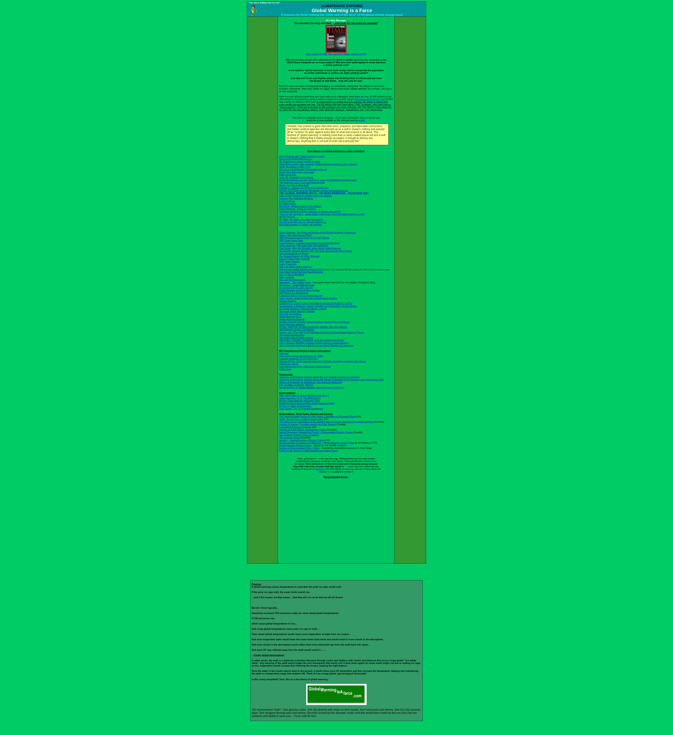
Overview (283, 353)
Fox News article (287, 203)
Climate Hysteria (287, 301)
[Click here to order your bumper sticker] (336, 704)
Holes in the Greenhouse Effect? (295, 235)
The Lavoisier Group (289, 437)
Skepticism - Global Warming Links (297, 285)
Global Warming (291, 319)
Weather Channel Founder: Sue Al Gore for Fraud (311, 340)
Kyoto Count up (287, 201)
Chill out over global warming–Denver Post (300, 269)
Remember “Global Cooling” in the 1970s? (300, 206)
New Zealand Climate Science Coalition (299, 435)
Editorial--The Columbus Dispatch (296, 198)
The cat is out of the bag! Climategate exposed (303, 169)
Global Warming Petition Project (295, 445)
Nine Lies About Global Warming (295, 266)
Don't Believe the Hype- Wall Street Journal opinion (305, 366)
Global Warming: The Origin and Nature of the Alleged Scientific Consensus (317, 232)
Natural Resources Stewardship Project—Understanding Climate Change (315, 432)
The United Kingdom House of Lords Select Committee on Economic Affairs (317, 416)
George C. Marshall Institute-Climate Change (301, 440)
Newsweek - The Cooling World (295, 282)
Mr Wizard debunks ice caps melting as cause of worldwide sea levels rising (317, 180)
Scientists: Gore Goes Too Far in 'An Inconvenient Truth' (315, 303)
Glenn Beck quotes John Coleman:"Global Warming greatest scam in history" (318, 164)
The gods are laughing (290, 314)
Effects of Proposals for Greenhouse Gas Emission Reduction (310, 382)
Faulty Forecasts (287, 264)
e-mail (362, 120)
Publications (285, 369)
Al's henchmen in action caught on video (299, 161)
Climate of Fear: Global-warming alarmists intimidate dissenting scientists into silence (322, 361)
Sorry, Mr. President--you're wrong (296, 177)
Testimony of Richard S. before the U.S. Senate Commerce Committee (319, 377)
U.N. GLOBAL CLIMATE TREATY (296, 385)
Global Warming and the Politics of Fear (299, 290)
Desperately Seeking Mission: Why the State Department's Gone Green (315, 251)
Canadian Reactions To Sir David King (298, 358)
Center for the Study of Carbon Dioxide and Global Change (308, 450)
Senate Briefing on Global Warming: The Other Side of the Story (311, 387)
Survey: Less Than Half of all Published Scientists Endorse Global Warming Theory (321, 332)
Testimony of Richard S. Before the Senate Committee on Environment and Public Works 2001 (331, 379)
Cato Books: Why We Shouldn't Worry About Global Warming (310, 248)
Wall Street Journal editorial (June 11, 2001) (301, 356)
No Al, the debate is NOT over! (294, 167)
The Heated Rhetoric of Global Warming (299, 256)
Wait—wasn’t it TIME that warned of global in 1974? (336, 54)
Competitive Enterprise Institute (295, 427)
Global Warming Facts (290, 316)
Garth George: (308, 298)
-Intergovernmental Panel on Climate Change (304, 238)
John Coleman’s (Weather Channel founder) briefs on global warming (313, 343)
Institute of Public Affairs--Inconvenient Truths (302, 429)
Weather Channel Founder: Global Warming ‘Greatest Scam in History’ (314, 322)
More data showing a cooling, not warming (300, 224)
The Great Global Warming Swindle (297, 311)
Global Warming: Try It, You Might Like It (300, 398)
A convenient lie (296, 287)
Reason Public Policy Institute (294, 259)
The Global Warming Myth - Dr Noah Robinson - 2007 (324, 193)
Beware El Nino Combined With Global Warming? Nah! (306, 403)
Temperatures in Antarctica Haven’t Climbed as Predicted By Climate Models (318, 306)
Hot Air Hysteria (287, 217)
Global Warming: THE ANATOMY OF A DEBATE (303, 245)
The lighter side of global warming (296, 337)
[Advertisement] (262, 69)
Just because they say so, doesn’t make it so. (302, 222)
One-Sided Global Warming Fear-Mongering (301, 272)
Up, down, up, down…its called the (301, 219)
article (288, 364)
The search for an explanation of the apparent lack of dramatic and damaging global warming (326, 422)
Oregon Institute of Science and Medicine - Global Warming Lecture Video (316, 443)
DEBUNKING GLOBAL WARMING (296, 330)
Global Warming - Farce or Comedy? (297, 209)
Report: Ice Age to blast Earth (294, 185)
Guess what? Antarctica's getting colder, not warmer (305, 195)
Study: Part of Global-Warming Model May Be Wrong (313, 327)
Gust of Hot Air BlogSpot (291, 274)
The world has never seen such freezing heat (302, 182)
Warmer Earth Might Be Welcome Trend (299, 400)
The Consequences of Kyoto (293, 253)
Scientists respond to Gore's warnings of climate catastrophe (310, 211)
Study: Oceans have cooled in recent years (301, 419)
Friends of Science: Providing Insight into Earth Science (307, 424)
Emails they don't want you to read (296, 172)
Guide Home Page (291, 240)
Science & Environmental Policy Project (299, 448)
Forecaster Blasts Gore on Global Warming (301, 295)
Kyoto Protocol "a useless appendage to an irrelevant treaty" (309, 243)
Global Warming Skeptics (292, 324)
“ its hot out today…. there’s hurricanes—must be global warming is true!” (322, 214)
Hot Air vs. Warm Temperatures (295, 406)
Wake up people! (287, 174)
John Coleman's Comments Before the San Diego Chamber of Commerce (316, 345)
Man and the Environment (292, 280)
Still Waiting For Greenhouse (293, 293)
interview (319, 469)
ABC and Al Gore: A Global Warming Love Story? (304, 395)
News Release (289, 261)
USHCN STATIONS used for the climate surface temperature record (313, 190)
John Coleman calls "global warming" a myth (301, 156)
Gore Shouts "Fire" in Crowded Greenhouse (301, 408)
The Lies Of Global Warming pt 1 (295, 159)
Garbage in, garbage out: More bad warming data (303, 188)
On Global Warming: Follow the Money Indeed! (302, 308)
